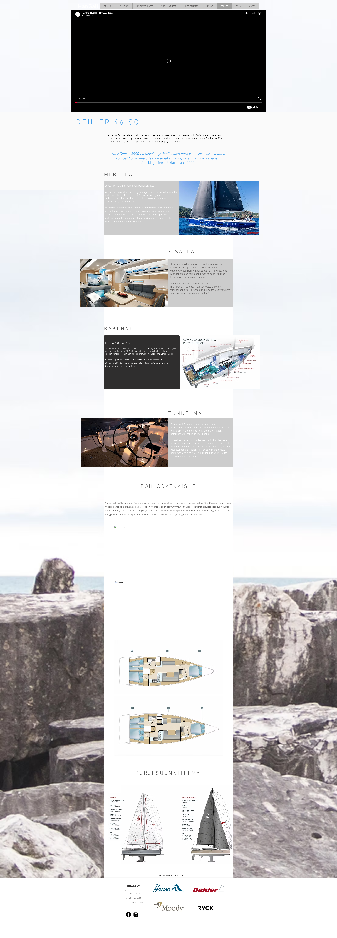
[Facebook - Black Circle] (128, 914)
